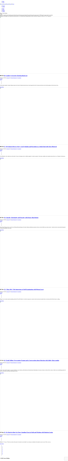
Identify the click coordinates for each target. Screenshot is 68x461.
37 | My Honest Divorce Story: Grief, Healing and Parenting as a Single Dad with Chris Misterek (30, 146)
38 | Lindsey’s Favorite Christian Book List (15, 75)
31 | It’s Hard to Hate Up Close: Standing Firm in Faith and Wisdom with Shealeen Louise (28, 432)
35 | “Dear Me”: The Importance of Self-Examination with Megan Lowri (24, 289)
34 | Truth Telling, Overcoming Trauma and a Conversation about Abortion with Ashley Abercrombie (31, 360)
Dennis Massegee (14, 77)
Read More (2, 87)
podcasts (8, 77)
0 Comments (19, 77)
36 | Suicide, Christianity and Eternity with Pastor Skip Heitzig (21, 217)
